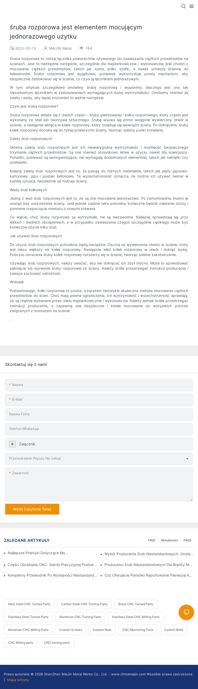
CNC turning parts (57, 642)
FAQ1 (152, 540)
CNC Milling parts (20, 642)
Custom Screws (70, 630)
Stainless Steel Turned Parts (28, 617)
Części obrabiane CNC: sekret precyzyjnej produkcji (52, 564)
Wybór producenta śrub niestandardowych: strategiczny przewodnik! (149, 554)
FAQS (188, 540)
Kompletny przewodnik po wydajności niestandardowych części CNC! (52, 575)
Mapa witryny (17, 680)
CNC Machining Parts (137, 630)
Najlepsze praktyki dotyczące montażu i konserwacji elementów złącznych (39, 553)
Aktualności (169, 540)
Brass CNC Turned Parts (135, 604)
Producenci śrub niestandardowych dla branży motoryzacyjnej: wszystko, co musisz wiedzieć (149, 564)
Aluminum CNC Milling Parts (28, 630)
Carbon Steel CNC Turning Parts (84, 604)
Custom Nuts (102, 630)
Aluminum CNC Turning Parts (80, 617)
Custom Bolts (173, 630)
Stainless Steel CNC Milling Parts (136, 617)
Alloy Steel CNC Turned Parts (29, 604)
